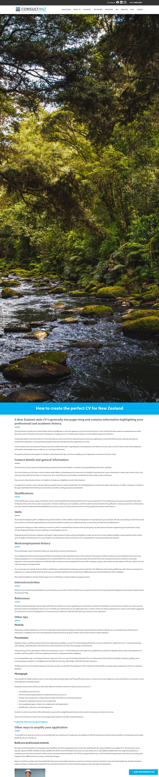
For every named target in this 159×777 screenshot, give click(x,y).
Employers (109, 9)
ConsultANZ (66, 9)
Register (124, 9)
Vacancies (87, 9)
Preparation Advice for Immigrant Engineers (31, 722)
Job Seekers (98, 9)
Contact (140, 9)
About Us (77, 9)
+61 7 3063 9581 (135, 3)
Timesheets (111, 3)
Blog (132, 9)
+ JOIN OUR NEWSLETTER (143, 772)
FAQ (117, 9)
